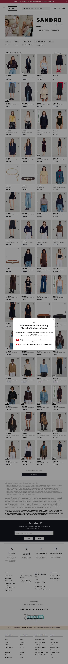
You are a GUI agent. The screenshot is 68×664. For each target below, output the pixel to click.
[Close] (53, 319)
